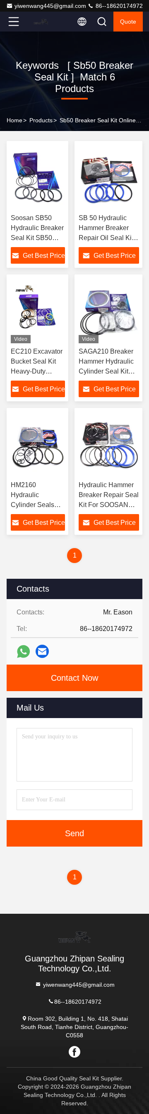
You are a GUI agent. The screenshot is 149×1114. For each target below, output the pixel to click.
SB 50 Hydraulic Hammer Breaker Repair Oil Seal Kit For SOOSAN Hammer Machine (106, 237)
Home (14, 120)
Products (41, 120)
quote (128, 21)
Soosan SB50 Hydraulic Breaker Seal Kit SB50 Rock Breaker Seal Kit (37, 237)
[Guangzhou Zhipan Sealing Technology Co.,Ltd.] (41, 22)
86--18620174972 (118, 5)
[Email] (42, 651)
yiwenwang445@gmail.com (50, 5)
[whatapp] (23, 651)
